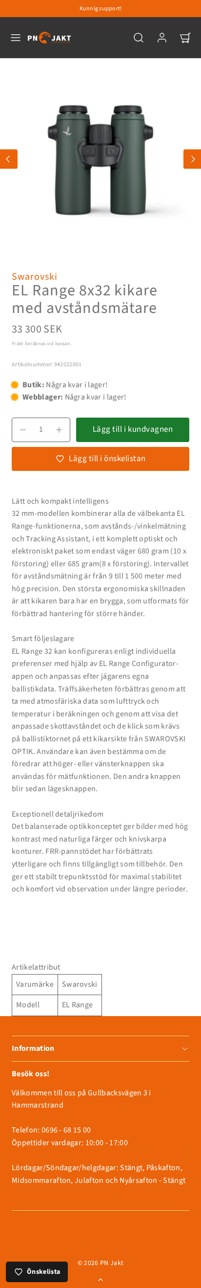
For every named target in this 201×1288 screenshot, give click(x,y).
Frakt (18, 343)
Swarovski (35, 276)
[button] (15, 37)
